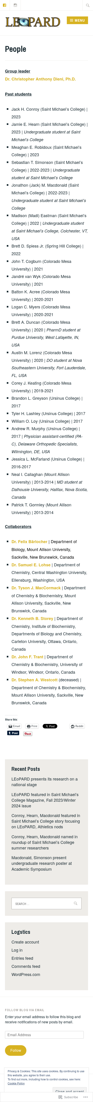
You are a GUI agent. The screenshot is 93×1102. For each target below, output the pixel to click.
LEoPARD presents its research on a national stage (45, 781)
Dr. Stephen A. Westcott (35, 680)
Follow (15, 1050)
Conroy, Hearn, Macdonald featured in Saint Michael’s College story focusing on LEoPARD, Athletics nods (46, 820)
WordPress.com (26, 974)
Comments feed (26, 966)
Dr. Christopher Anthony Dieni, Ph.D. (40, 79)
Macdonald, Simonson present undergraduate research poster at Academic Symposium (42, 863)
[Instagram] (15, 4)
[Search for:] (88, 5)
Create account (25, 942)
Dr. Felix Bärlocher (29, 541)
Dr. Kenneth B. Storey (32, 618)
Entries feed (22, 958)
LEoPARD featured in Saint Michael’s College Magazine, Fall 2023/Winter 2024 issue (45, 799)
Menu (80, 20)
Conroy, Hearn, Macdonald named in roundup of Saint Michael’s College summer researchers (45, 842)
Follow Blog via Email (24, 1010)
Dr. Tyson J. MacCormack (36, 588)
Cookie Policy (16, 1083)
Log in (17, 950)
